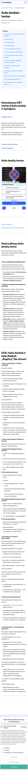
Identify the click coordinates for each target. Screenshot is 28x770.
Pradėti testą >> (9, 39)
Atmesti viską (14, 757)
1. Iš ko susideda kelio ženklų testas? (14, 52)
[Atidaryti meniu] (20, 2)
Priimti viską (14, 767)
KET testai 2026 (10, 7)
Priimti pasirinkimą (14, 762)
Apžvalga (24, 727)
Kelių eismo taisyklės (6, 224)
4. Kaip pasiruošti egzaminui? (13, 79)
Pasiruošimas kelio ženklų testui (13, 49)
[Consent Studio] (1, 727)
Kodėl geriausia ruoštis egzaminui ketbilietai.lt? (13, 227)
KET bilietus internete (15, 605)
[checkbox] (5, 748)
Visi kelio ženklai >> (10, 42)
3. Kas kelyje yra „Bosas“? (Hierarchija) (15, 76)
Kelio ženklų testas (10, 45)
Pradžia (3, 7)
